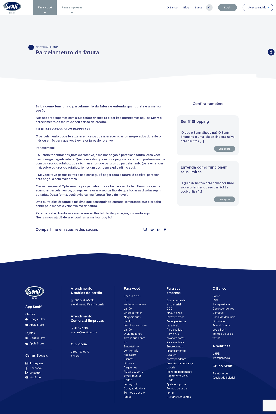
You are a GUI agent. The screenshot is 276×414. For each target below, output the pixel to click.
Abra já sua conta (134, 338)
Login (227, 7)
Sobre (216, 296)
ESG (215, 300)
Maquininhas (174, 313)
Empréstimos (175, 346)
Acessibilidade (221, 325)
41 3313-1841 (82, 328)
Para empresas (71, 7)
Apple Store (36, 324)
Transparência (221, 304)
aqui (147, 213)
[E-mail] (145, 229)
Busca (198, 7)
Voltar (31, 47)
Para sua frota (175, 342)
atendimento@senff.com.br (88, 304)
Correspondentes (223, 308)
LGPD (216, 353)
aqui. (132, 167)
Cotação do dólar (135, 388)
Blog (186, 7)
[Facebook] (165, 229)
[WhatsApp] (152, 229)
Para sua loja (174, 329)
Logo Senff (220, 329)
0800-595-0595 (84, 300)
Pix (125, 342)
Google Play (37, 319)
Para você (45, 7)
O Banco (172, 7)
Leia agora (224, 148)
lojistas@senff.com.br (84, 332)
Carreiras (218, 312)
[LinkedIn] (159, 229)
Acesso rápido (257, 7)
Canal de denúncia (224, 317)
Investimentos (133, 375)
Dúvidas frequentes (179, 397)
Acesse (75, 356)
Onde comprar (133, 312)
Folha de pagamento (179, 372)
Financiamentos (176, 350)
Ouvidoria (219, 321)
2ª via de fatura (133, 333)
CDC (169, 308)
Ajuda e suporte (133, 371)
